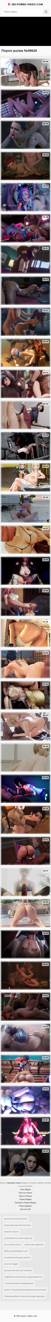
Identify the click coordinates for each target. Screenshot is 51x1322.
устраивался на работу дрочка (18, 1238)
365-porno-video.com (27, 4)
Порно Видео (25, 1199)
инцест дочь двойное (34, 1244)
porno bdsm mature (12, 1244)
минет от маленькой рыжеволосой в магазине (25, 1289)
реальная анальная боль (15, 1218)
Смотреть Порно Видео (25, 1202)
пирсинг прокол (11, 1231)
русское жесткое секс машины (18, 1270)
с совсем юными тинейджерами (19, 1283)
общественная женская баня (17, 1225)
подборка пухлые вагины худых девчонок (23, 1277)
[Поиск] (46, 12)
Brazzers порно (25, 1192)
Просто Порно (25, 1196)
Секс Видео (25, 1189)
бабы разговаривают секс (16, 1251)
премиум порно (14, 1182)
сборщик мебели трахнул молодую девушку (24, 1296)
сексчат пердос (11, 1264)
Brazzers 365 (25, 1209)
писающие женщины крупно (17, 1257)
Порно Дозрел (25, 1206)
